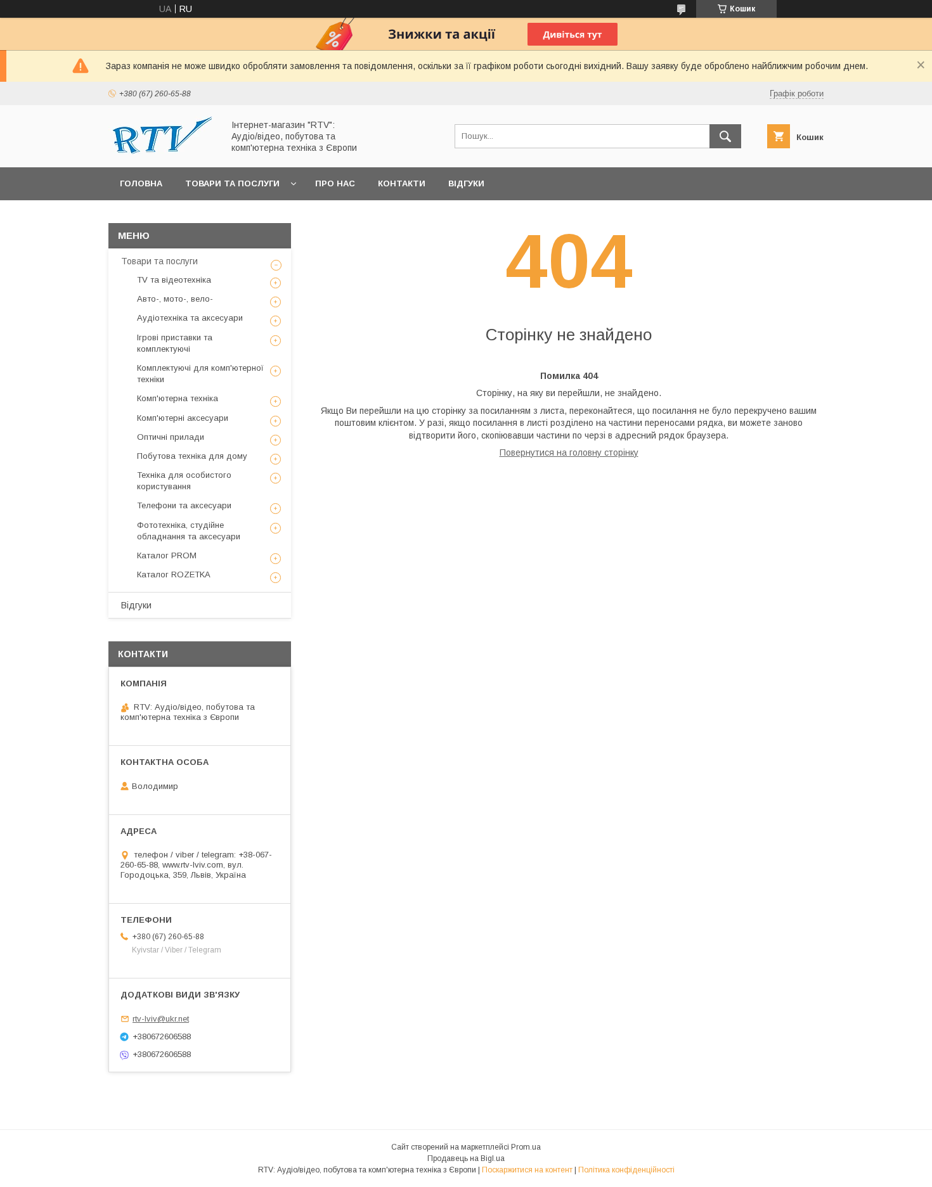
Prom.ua (526, 1147)
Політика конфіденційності (626, 1169)
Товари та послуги (232, 183)
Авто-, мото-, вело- (175, 299)
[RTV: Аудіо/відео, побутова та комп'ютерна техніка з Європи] (162, 151)
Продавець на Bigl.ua (466, 1158)
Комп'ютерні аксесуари (182, 418)
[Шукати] (725, 136)
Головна (141, 183)
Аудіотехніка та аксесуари (190, 318)
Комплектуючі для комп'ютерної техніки (200, 373)
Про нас (335, 183)
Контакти (401, 183)
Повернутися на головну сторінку (569, 452)
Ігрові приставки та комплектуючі (174, 343)
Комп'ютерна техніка (177, 398)
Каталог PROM (167, 555)
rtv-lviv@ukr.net (161, 1018)
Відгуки (466, 183)
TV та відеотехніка (174, 280)
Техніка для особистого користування (184, 480)
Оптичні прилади (170, 437)
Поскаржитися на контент (527, 1169)
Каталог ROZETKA (173, 574)
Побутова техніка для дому (192, 456)
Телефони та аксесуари (184, 505)
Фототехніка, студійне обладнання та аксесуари (188, 530)
